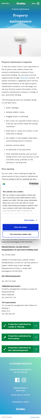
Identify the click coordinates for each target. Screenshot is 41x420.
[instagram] (24, 380)
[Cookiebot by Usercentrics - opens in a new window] (29, 184)
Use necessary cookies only (20, 234)
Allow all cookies (20, 227)
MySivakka (24, 78)
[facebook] (17, 380)
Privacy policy (35, 417)
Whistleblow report (20, 402)
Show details (29, 220)
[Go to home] (21, 3)
